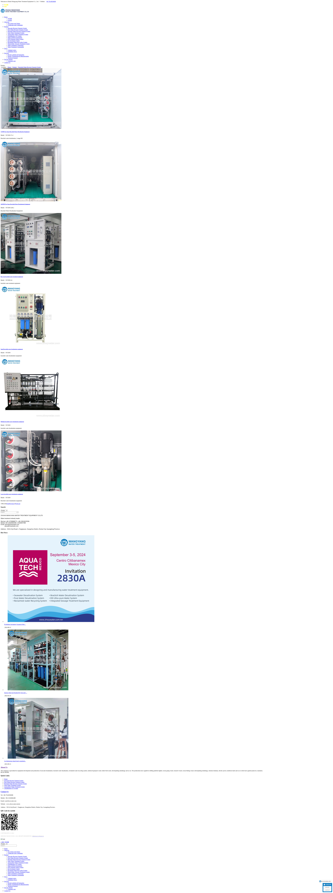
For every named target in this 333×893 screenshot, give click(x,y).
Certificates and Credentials (15, 25)
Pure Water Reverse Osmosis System (18, 30)
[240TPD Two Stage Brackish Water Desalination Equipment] (31, 200)
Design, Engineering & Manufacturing (18, 56)
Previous (11, 503)
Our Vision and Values (14, 23)
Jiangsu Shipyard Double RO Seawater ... (15, 693)
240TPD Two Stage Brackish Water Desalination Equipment (15, 204)
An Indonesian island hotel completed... (15, 761)
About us (6, 22)
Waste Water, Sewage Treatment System (19, 44)
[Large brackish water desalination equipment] (31, 490)
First (8, 503)
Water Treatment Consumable (16, 47)
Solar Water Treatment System (16, 33)
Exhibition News (12, 51)
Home (6, 17)
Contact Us (7, 62)
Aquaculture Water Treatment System (18, 34)
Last (19, 503)
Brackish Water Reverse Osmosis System (19, 31)
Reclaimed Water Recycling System (17, 42)
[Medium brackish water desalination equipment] (31, 418)
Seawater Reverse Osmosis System (17, 28)
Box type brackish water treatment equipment (12, 276)
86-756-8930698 (51, 1)
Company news (12, 50)
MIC (5, 6)
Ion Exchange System (14, 40)
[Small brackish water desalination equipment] (31, 346)
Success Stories (8, 59)
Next (16, 503)
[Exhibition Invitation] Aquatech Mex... (15, 624)
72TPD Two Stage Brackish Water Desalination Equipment (15, 131)
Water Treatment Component (15, 45)
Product (6, 26)
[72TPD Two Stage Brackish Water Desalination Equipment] (31, 128)
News (5, 48)
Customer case (12, 61)
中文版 (6, 4)
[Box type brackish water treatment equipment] (31, 273)
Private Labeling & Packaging (16, 54)
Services (6, 53)
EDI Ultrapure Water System (15, 39)
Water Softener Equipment (15, 37)
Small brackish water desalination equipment (12, 349)
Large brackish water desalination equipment (12, 494)
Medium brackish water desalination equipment (12, 421)
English (10, 20)
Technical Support (13, 58)
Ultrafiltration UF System (15, 36)
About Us (4, 767)
